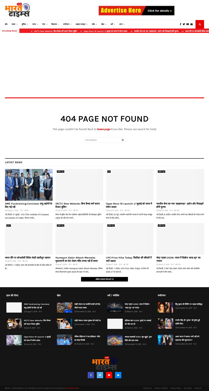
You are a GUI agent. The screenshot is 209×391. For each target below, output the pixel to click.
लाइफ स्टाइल (80, 24)
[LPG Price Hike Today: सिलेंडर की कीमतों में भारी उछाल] (130, 239)
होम (6, 24)
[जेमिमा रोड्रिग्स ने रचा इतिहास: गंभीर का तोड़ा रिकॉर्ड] (64, 340)
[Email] (192, 24)
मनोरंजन (66, 24)
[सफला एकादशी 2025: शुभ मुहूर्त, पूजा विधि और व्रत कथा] (115, 340)
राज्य (34, 24)
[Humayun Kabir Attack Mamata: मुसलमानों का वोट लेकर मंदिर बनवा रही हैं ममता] (79, 239)
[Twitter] (184, 24)
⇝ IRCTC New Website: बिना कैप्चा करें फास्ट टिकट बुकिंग (45, 31)
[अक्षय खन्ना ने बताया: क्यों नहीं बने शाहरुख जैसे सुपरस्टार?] (165, 340)
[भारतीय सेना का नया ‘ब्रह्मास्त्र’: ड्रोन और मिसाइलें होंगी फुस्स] (180, 185)
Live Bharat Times (72, 388)
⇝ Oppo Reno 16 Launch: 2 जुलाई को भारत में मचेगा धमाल (95, 31)
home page (103, 129)
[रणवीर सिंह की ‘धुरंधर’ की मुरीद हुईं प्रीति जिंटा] (165, 323)
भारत (13, 24)
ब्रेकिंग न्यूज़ (61, 171)
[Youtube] (188, 24)
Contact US (147, 388)
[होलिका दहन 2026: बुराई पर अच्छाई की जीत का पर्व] (115, 324)
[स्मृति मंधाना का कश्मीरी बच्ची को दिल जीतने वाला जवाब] (64, 307)
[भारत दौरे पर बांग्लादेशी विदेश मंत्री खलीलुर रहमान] (29, 239)
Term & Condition (161, 388)
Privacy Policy (176, 388)
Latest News (13, 162)
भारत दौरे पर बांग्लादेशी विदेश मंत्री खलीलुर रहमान (27, 257)
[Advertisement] (104, 59)
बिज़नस (54, 24)
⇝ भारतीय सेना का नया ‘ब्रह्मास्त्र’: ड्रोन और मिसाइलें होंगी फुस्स (146, 31)
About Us (198, 388)
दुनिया (24, 24)
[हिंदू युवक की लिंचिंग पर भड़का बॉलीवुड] (165, 307)
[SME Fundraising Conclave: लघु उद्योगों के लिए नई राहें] (29, 185)
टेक (43, 24)
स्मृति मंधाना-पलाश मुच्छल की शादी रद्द (87, 320)
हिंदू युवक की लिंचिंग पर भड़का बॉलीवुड (188, 304)
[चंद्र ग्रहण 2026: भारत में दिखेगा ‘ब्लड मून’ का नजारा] (180, 239)
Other (9, 171)
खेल (102, 24)
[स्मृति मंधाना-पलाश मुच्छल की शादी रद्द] (64, 324)
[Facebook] (181, 24)
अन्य (120, 24)
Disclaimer (188, 388)
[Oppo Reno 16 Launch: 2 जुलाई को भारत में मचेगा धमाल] (130, 185)
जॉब (93, 24)
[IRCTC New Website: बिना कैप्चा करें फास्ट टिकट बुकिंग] (79, 185)
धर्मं (112, 24)
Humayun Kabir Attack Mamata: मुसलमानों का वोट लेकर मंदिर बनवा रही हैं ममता (76, 259)
